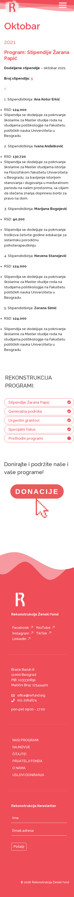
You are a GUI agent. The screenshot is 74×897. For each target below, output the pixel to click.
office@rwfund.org (31, 695)
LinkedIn (19, 639)
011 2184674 (27, 700)
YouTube (43, 627)
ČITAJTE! (19, 754)
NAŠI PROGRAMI (25, 740)
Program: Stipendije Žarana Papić (36, 55)
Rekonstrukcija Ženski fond (50, 882)
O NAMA (18, 768)
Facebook (20, 627)
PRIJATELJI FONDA (27, 761)
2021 (10, 42)
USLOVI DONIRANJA (28, 775)
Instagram (20, 633)
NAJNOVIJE (21, 747)
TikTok (41, 633)
